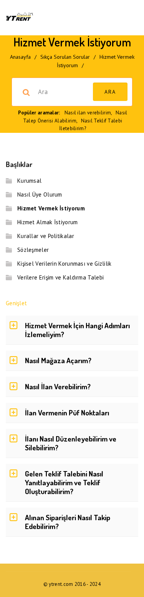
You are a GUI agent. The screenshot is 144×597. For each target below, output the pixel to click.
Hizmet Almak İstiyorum (47, 222)
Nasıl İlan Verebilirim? (58, 386)
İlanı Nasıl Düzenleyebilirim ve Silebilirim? (70, 443)
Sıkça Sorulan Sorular (65, 56)
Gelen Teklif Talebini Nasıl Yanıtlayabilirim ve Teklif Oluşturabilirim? (64, 482)
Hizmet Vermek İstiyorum (51, 208)
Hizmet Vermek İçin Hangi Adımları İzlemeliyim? (77, 330)
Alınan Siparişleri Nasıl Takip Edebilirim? (67, 522)
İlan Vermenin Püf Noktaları (67, 412)
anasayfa (20, 56)
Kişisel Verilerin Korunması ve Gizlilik (64, 263)
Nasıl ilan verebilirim (88, 112)
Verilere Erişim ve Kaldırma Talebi (60, 277)
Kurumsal (29, 180)
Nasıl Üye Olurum (39, 194)
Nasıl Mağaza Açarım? (58, 360)
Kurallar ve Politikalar (45, 236)
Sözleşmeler (33, 249)
